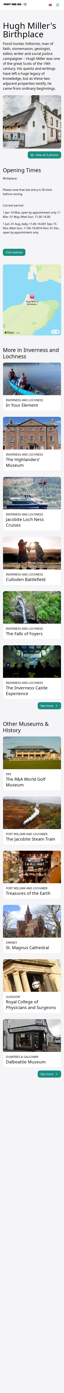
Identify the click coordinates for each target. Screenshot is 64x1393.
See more (47, 706)
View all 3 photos (47, 155)
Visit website (14, 252)
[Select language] (50, 5)
